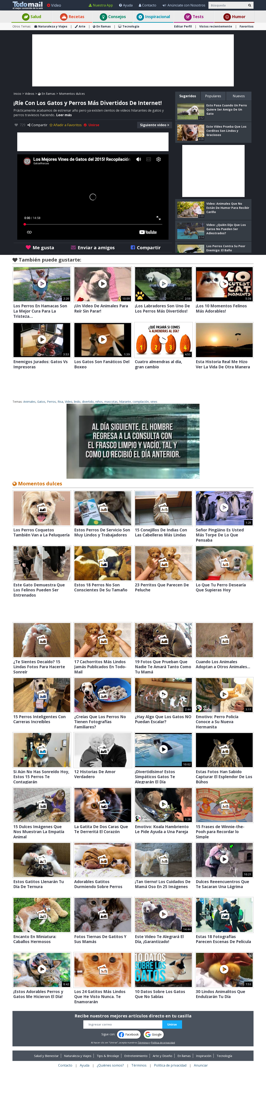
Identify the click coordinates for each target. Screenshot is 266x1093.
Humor (238, 16)
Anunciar (201, 1065)
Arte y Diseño (162, 1056)
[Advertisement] (133, 60)
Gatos (41, 402)
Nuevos (239, 96)
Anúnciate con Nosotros (186, 5)
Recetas (76, 16)
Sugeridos (187, 96)
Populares (213, 96)
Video (56, 5)
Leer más (64, 115)
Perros (51, 402)
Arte (82, 26)
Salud (35, 16)
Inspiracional (157, 16)
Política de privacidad (163, 1042)
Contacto (149, 5)
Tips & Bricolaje (108, 1056)
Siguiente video (153, 125)
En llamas (103, 26)
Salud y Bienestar (46, 1056)
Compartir (39, 125)
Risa (60, 402)
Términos (143, 1042)
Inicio (17, 94)
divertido (88, 402)
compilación (141, 402)
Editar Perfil (183, 26)
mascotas (111, 402)
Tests (198, 16)
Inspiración (203, 1056)
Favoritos (247, 26)
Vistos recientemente (215, 26)
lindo (77, 402)
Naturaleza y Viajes (52, 26)
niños (99, 402)
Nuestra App (103, 5)
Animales (29, 402)
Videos (29, 94)
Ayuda (128, 5)
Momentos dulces (72, 94)
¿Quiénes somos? (110, 1065)
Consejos (116, 16)
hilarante (125, 402)
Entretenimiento (136, 1056)
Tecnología (130, 26)
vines (153, 402)
